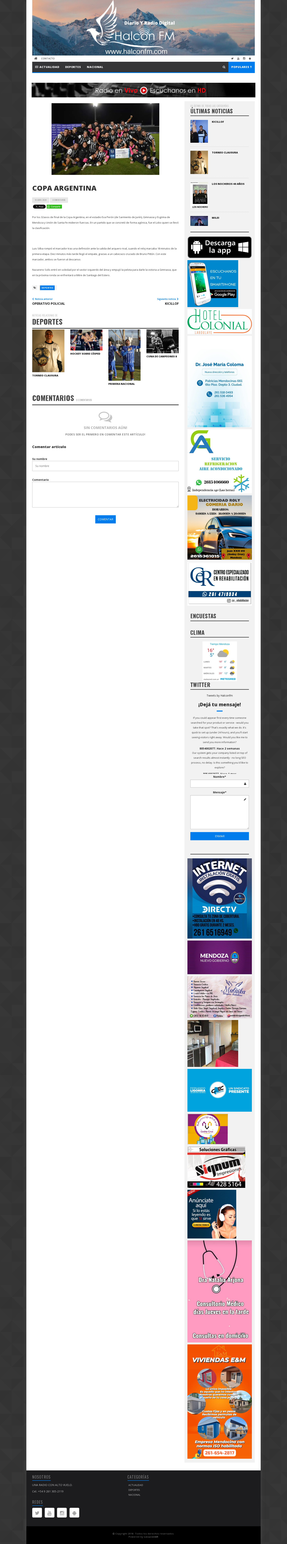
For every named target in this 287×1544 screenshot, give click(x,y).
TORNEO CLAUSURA (45, 375)
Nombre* (219, 777)
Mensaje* (219, 792)
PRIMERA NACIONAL (121, 384)
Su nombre (39, 459)
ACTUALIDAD (48, 67)
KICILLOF (218, 121)
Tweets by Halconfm (220, 695)
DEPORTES (73, 67)
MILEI (215, 217)
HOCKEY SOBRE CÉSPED (85, 353)
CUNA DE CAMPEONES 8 (161, 356)
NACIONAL (95, 67)
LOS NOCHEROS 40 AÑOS (228, 184)
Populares (240, 67)
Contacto (48, 58)
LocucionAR (151, 1536)
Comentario (40, 480)
